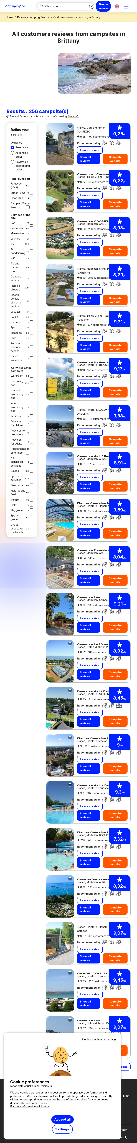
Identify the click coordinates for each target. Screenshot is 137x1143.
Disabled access (16, 278)
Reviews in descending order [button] (23, 165)
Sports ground (15, 517)
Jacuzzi (15, 311)
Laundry (15, 238)
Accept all (62, 1119)
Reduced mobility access (16, 347)
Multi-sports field (18, 492)
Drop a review (103, 6)
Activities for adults (16, 441)
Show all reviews (85, 158)
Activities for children (17, 423)
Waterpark (17, 375)
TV (12, 243)
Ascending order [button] (22, 154)
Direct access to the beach (17, 528)
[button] (117, 6)
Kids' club (16, 416)
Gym (13, 337)
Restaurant (17, 228)
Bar (13, 222)
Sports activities (16, 478)
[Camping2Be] (15, 6)
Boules (15, 470)
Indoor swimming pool (17, 407)
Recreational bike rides (18, 450)
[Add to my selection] (70, 127)
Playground (17, 510)
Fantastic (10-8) (16, 185)
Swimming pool (17, 383)
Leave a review (90, 150)
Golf (13, 504)
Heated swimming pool (17, 394)
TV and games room (15, 267)
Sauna (14, 316)
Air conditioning (18, 251)
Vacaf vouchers (16, 358)
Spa (13, 327)
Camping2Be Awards (18, 205)
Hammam (16, 322)
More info (73, 116)
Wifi (13, 258)
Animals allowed (15, 287)
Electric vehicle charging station (16, 300)
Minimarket (17, 233)
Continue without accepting (99, 1039)
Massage (16, 332)
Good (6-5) (18, 197)
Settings (62, 1129)
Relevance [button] (22, 147)
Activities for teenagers (18, 432)
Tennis (15, 499)
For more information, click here (29, 1106)
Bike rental (17, 485)
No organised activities (17, 461)
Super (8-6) (18, 192)
